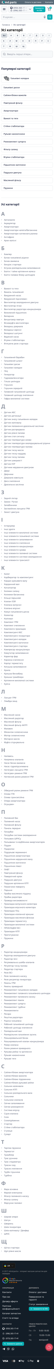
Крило (7, 670)
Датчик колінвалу (12, 422)
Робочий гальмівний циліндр (18, 1024)
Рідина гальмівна (12, 1020)
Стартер (8, 1123)
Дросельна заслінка (14, 484)
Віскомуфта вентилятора (16, 323)
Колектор (8, 615)
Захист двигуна (11, 512)
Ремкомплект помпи (14, 1000)
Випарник (9, 316)
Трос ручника (10, 1158)
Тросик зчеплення (13, 1168)
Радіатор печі (10, 958)
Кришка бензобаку (13, 673)
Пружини (8, 938)
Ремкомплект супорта (14, 1003)
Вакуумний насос (12, 295)
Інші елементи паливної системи (20, 553)
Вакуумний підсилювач (15, 298)
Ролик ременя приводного (17, 1048)
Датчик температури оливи (17, 439)
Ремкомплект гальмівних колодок (20, 989)
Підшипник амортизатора (17, 855)
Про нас (6, 1296)
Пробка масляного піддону (17, 893)
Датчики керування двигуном (19, 467)
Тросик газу (10, 1165)
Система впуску (11, 1110)
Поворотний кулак (13, 876)
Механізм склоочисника (16, 732)
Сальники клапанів (13, 1099)
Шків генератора (12, 1227)
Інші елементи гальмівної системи (21, 536)
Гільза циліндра (12, 381)
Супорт (7, 1134)
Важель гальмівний (14, 292)
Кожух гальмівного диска (16, 611)
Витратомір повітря (14, 319)
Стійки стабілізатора (14, 1127)
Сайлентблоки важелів (15, 1075)
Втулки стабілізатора (14, 340)
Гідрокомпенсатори (14, 378)
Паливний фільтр (12, 824)
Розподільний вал (13, 1031)
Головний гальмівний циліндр (19, 391)
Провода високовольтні (15, 900)
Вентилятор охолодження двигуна (21, 302)
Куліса (7, 683)
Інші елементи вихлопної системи (21, 532)
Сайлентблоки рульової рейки (19, 1082)
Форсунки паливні (13, 1203)
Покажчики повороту (14, 886)
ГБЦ (6, 371)
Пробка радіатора (13, 897)
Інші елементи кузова (15, 549)
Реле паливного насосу (15, 976)
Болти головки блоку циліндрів (19, 274)
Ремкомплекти (11, 1010)
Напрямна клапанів (13, 759)
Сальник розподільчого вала (18, 1093)
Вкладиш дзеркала (13, 326)
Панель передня (12, 828)
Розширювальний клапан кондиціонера (24, 1041)
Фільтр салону (11, 1199)
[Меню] (4, 9)
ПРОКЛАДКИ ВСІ (12, 928)
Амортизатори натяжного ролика (20, 233)
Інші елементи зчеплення (17, 543)
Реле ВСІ (8, 972)
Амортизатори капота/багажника (20, 230)
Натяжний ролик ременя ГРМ (19, 776)
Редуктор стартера (13, 969)
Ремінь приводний (13, 986)
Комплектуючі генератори (17, 635)
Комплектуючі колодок (15, 639)
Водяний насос (11, 336)
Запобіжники (10, 505)
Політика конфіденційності (11, 1307)
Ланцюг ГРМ (10, 697)
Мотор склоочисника (14, 735)
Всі (4, 35)
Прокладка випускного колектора (20, 903)
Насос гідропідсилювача (16, 766)
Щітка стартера (11, 1247)
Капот (7, 573)
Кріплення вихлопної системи (19, 680)
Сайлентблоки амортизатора (18, 1072)
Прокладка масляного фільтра (19, 917)
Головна (6, 24)
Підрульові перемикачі (15, 852)
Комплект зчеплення (14, 625)
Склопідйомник (11, 1120)
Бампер (8, 254)
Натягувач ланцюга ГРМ (16, 769)
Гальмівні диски (12, 364)
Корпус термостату (13, 663)
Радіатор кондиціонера (15, 952)
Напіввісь (8, 756)
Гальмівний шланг (13, 360)
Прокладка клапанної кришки (19, 914)
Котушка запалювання (15, 666)
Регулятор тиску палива (15, 965)
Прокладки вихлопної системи (19, 924)
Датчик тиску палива (14, 457)
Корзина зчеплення (14, 659)
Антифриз (9, 237)
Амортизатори (11, 226)
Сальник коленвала (13, 1086)
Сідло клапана (11, 1113)
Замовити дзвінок (14, 1344)
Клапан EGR (10, 601)
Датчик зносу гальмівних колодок (20, 419)
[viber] (8, 1349)
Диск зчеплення (12, 481)
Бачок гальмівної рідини (16, 257)
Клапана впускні (12, 608)
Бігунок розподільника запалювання (22, 268)
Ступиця (8, 1130)
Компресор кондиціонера (17, 649)
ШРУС (7, 1234)
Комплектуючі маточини (16, 642)
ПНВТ (6, 869)
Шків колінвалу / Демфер (16, 1230)
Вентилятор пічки (13, 305)
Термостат (9, 1151)
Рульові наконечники (14, 1055)
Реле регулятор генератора (17, 979)
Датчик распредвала (14, 429)
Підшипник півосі (12, 866)
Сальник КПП (10, 1089)
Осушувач (9, 804)
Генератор (9, 374)
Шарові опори (11, 1216)
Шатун (7, 1220)
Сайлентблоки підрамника (17, 1079)
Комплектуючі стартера (16, 646)
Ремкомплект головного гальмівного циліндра (27, 993)
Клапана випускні (12, 604)
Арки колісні (10, 240)
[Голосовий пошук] (44, 17)
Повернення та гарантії (36, 1298)
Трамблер (9, 1154)
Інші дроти (9, 529)
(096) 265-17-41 (12, 1333)
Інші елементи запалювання (18, 539)
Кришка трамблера (13, 677)
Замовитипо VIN (39, 9)
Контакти (49, 2)
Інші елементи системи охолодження (23, 556)
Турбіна (8, 1175)
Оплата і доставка (38, 1292)
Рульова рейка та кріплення (18, 1051)
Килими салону (11, 591)
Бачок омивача (11, 261)
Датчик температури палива (18, 446)
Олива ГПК (9, 793)
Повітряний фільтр (13, 873)
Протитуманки (11, 934)
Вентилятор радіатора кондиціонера (22, 309)
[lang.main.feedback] (49, 1347)
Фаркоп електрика (13, 1192)
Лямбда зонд (10, 701)
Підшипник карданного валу (18, 859)
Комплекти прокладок (15, 628)
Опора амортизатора (14, 800)
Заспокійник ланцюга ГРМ (17, 508)
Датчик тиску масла (14, 450)
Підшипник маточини (15, 862)
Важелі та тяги (11, 288)
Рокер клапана (11, 1044)
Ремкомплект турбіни (14, 1007)
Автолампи (9, 219)
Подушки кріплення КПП (16, 883)
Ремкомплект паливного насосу (19, 996)
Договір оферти (10, 1301)
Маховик (8, 728)
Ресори (7, 1013)
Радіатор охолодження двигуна (19, 955)
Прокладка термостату (15, 921)
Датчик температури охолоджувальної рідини (27, 443)
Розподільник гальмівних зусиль (20, 1034)
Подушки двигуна (13, 879)
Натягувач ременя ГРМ (15, 773)
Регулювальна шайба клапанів (19, 962)
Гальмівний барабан (14, 357)
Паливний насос (12, 821)
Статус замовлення (38, 1304)
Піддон (7, 845)
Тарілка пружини (12, 1148)
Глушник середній (13, 388)
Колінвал (8, 618)
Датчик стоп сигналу (14, 436)
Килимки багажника (14, 594)
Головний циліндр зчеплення (18, 395)
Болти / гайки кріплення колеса (19, 271)
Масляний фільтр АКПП (15, 725)
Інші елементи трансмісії (16, 560)
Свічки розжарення (13, 1106)
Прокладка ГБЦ (11, 910)
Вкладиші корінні (12, 329)
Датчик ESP (9, 463)
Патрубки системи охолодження (20, 835)
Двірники (8, 474)
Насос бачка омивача (14, 763)
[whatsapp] (13, 1349)
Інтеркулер (9, 525)
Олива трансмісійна (14, 797)
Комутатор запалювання (16, 653)
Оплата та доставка (33, 2)
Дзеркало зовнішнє (13, 477)
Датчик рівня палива (14, 433)
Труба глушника (12, 1172)
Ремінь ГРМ (10, 983)
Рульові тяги (10, 1058)
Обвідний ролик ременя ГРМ (18, 790)
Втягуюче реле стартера (16, 343)
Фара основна (11, 1189)
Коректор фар (11, 656)
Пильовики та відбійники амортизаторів (24, 842)
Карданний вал (11, 584)
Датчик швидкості (13, 460)
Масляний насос (12, 714)
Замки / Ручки (11, 501)
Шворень (8, 1223)
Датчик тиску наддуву (15, 453)
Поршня (8, 890)
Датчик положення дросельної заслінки (24, 426)
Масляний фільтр (12, 721)
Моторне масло (12, 738)
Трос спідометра (12, 1161)
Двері (7, 470)
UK (8, 1265)
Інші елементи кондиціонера (18, 546)
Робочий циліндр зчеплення (18, 1027)
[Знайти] (49, 17)
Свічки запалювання (14, 1103)
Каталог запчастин (11, 1313)
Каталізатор (10, 587)
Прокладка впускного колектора (20, 907)
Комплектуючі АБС (13, 632)
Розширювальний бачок (16, 1038)
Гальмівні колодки (13, 367)
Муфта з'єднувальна (14, 742)
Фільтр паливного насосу (16, 1196)
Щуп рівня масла (12, 1251)
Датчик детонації (12, 415)
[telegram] (3, 1349)
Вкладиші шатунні (13, 333)
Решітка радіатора (13, 1017)
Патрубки (8, 831)
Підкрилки (9, 848)
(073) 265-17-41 (12, 1338)
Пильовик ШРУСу (12, 838)
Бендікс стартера (12, 264)
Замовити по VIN (40, 1309)
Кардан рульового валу (15, 580)
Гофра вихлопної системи (16, 398)
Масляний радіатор (14, 718)
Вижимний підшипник (15, 312)
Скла (6, 1117)
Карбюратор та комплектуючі (18, 577)
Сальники (9, 1096)
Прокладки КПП (12, 931)
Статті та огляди (10, 1318)
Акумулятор (10, 223)
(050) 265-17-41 (12, 1328)
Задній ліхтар (11, 498)
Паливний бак (11, 818)
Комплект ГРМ (11, 622)
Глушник (8, 384)
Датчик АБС (10, 412)
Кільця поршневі (12, 598)
